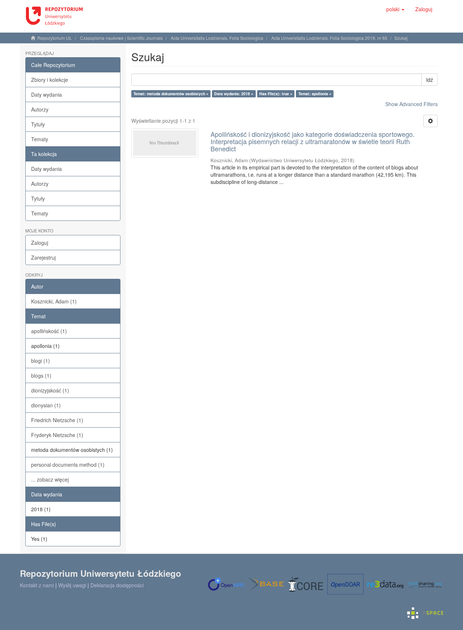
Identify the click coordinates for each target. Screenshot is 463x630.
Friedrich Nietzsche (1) (57, 420)
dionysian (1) (46, 405)
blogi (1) (40, 360)
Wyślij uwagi (72, 585)
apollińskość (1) (49, 331)
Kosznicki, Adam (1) (54, 301)
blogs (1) (41, 375)
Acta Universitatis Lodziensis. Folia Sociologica (217, 38)
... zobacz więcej (50, 479)
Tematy (39, 139)
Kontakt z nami (37, 585)
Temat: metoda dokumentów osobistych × (170, 93)
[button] (395, 9)
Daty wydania (46, 94)
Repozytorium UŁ (54, 38)
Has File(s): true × (275, 93)
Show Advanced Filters (411, 104)
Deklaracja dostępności (117, 585)
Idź (429, 79)
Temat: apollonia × (314, 93)
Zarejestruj (43, 257)
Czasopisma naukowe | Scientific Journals (121, 38)
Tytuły (38, 124)
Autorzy (39, 109)
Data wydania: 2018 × (233, 93)
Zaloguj (39, 242)
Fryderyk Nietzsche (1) (57, 434)
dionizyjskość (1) (50, 390)
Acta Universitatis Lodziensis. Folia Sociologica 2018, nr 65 (329, 38)
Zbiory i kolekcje (49, 79)
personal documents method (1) (68, 464)
